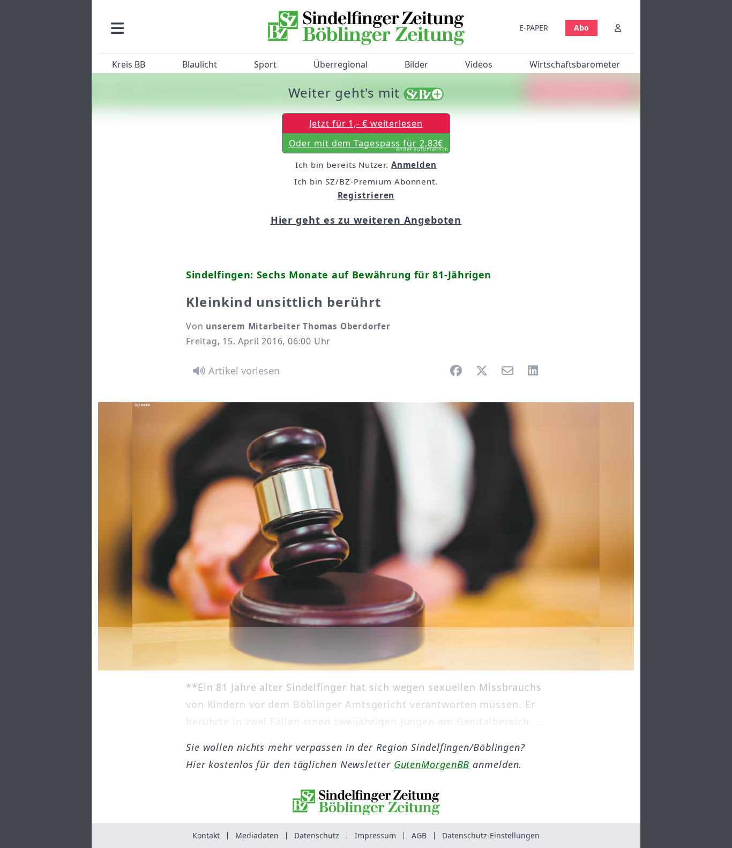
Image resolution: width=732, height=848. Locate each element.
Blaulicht (199, 64)
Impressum (375, 835)
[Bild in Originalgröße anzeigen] (366, 536)
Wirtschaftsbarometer (574, 64)
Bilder (416, 64)
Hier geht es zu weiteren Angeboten (366, 219)
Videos (478, 64)
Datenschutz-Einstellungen (491, 835)
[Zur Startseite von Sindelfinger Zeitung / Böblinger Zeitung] (366, 28)
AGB (419, 835)
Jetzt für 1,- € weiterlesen (365, 123)
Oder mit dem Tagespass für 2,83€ (369, 145)
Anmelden (414, 164)
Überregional (340, 64)
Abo (581, 28)
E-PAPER (533, 28)
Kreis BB (128, 64)
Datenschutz (316, 835)
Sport (265, 64)
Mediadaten (257, 835)
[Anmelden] (618, 27)
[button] (174, 27)
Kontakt (206, 835)
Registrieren (366, 195)
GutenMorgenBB (432, 764)
